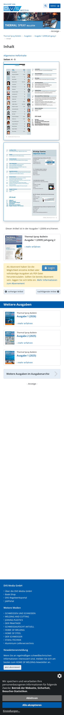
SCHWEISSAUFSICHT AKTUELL (19, 626)
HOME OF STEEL (13, 633)
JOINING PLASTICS (14, 620)
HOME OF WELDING (15, 629)
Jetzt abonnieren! (12, 667)
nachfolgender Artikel (47, 291)
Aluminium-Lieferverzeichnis (19, 643)
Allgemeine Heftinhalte (15, 55)
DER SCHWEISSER (13, 636)
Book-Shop (10, 594)
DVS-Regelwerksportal (16, 597)
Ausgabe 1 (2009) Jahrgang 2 (45, 36)
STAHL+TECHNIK (13, 639)
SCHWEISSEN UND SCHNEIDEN (20, 613)
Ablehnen (32, 698)
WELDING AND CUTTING (17, 616)
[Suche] (45, 6)
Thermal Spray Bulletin (12, 36)
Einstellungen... (11, 711)
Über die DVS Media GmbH (18, 591)
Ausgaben (28, 36)
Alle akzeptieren (32, 705)
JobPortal (9, 601)
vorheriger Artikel (15, 291)
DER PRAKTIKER (13, 623)
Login (51, 268)
